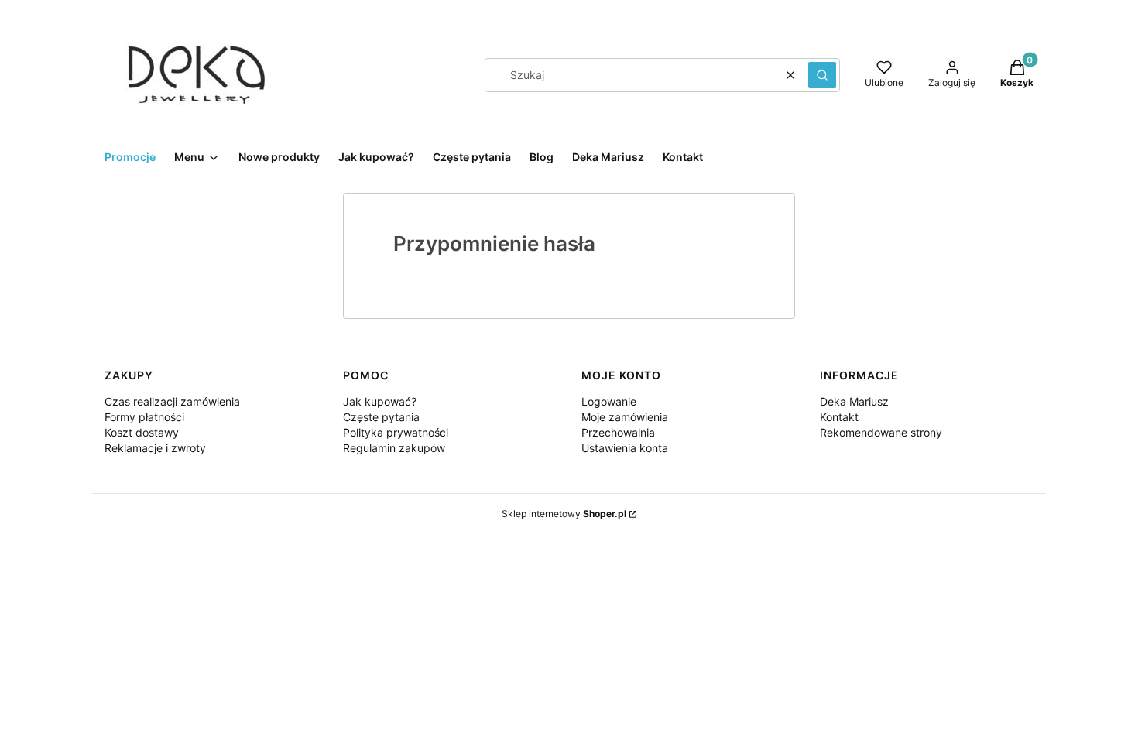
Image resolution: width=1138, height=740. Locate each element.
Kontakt (839, 416)
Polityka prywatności (395, 432)
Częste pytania (381, 416)
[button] (822, 75)
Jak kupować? (379, 401)
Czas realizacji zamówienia (172, 401)
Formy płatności (144, 416)
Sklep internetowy (564, 513)
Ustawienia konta (624, 447)
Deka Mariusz (854, 401)
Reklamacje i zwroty (155, 447)
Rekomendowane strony (881, 432)
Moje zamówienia (624, 416)
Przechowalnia (618, 432)
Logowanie (608, 401)
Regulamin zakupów (394, 447)
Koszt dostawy (142, 432)
